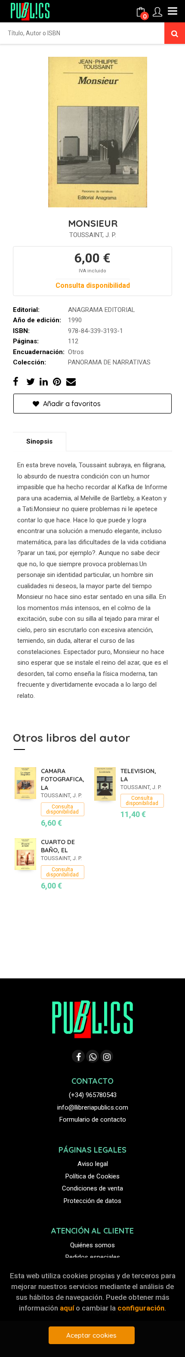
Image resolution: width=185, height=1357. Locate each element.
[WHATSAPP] (92, 1056)
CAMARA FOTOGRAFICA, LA (62, 779)
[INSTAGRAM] (106, 1056)
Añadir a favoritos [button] (71, 403)
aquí (67, 1308)
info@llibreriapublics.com (92, 1107)
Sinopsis (39, 441)
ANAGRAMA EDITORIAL (101, 310)
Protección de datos (92, 1201)
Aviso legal (92, 1164)
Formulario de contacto (92, 1119)
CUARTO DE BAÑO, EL (58, 846)
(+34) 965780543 (93, 1095)
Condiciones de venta (92, 1188)
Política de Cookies (92, 1176)
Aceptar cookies (91, 1335)
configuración (140, 1308)
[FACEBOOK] (78, 1056)
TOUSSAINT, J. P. (92, 235)
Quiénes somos (92, 1245)
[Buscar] (174, 33)
